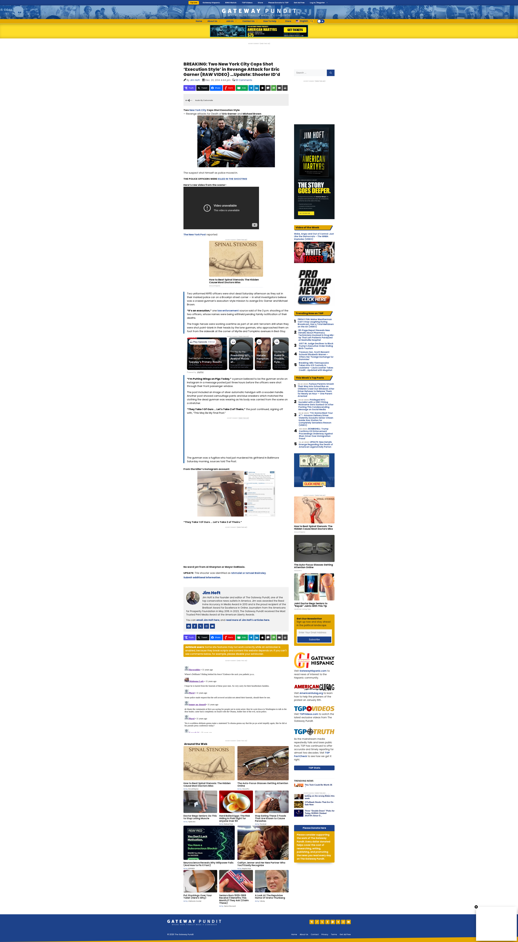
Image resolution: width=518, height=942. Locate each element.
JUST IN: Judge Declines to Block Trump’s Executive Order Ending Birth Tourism (316, 346)
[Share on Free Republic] (262, 88)
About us (304, 934)
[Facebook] (327, 922)
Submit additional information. (202, 577)
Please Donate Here (314, 828)
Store (260, 2)
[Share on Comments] (268, 88)
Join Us (230, 21)
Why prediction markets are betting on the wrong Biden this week (320, 795)
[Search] (331, 73)
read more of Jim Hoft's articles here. (248, 620)
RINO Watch (230, 2)
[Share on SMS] (273, 88)
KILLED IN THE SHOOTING (232, 179)
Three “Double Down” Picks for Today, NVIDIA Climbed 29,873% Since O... (320, 813)
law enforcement (228, 310)
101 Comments (243, 80)
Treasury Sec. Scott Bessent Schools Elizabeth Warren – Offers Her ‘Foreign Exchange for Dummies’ (316, 356)
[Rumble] (332, 922)
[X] (322, 922)
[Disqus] (236, 699)
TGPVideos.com (308, 714)
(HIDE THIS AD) (265, 44)
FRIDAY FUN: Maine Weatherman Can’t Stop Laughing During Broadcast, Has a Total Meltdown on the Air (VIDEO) (316, 323)
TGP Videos (247, 2)
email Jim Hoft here (207, 620)
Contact (315, 934)
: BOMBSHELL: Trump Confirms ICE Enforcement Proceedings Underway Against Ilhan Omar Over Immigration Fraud (316, 434)
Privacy (324, 934)
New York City (197, 110)
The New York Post (194, 234)
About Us (212, 21)
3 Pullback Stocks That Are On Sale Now (319, 803)
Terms (334, 934)
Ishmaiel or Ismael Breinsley (248, 573)
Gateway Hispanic (211, 2)
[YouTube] (348, 922)
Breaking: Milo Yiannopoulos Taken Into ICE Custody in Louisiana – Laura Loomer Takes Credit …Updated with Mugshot (316, 366)
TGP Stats (314, 767)
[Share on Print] (285, 88)
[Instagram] (343, 922)
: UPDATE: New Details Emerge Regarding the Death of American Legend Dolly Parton (316, 444)
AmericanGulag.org (311, 693)
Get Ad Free (299, 2)
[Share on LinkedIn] (256, 88)
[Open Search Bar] (312, 21)
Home (199, 21)
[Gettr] (317, 922)
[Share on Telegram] (251, 88)
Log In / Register (317, 2)
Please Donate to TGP (278, 2)
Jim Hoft (211, 593)
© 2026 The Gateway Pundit (180, 934)
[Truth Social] (311, 922)
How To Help (269, 21)
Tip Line (193, 2)
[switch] (321, 21)
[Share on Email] (279, 88)
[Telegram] (338, 922)
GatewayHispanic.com (313, 670)
